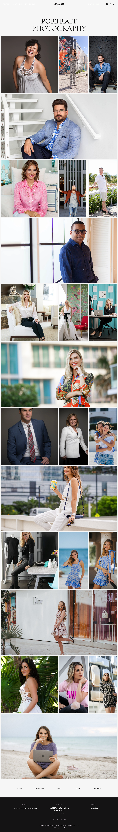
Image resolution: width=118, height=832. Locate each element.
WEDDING (20, 789)
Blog (20, 4)
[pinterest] (110, 4)
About (15, 4)
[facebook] (104, 4)
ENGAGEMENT (40, 788)
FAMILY (78, 788)
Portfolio (6, 4)
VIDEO (59, 788)
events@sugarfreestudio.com (25, 808)
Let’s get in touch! (30, 4)
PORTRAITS (97, 788)
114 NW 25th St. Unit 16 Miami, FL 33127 (59, 809)
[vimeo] (113, 4)
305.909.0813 (96, 4)
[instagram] (107, 4)
